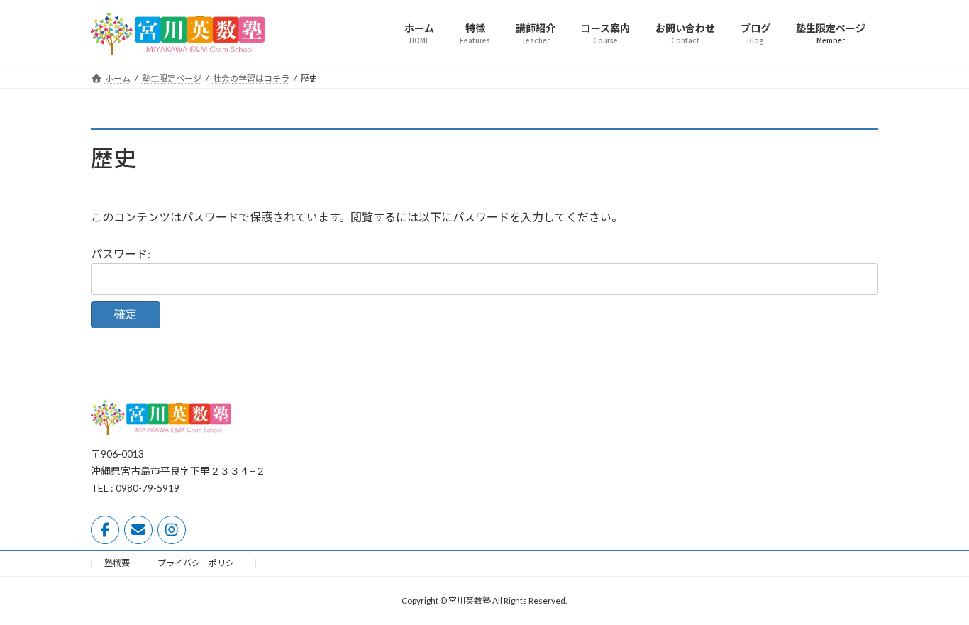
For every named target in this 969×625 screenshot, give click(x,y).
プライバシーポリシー (200, 563)
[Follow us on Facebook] (105, 530)
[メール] (138, 530)
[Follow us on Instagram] (171, 530)
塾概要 (117, 563)
